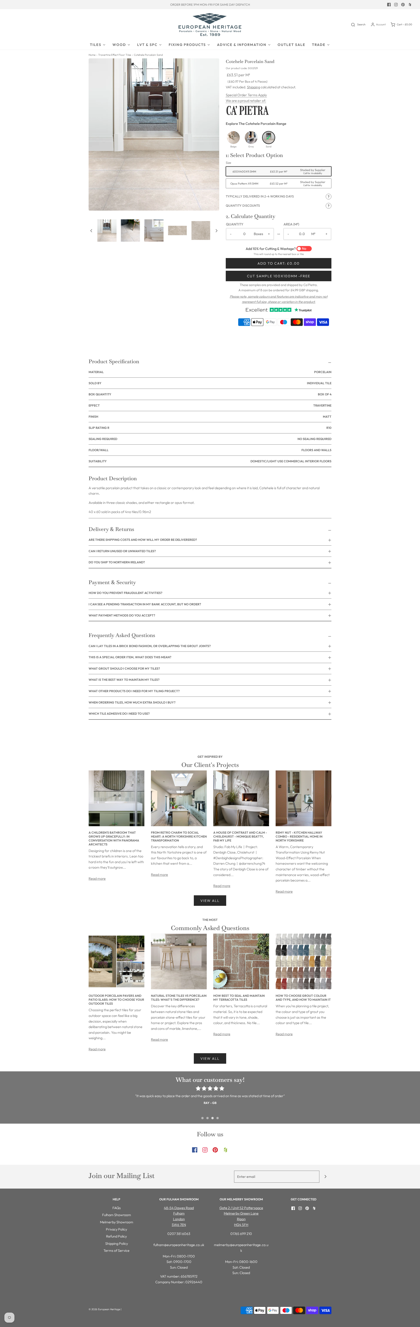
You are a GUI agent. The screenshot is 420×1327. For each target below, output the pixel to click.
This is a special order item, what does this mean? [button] (130, 657)
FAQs (116, 1208)
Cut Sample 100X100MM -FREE (278, 276)
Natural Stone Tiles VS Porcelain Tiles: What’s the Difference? (178, 998)
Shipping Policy (116, 1243)
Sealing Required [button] (210, 439)
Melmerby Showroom (116, 1222)
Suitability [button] (210, 461)
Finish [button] (210, 417)
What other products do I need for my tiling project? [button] (134, 691)
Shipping (253, 87)
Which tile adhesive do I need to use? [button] (119, 714)
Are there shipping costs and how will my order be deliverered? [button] (143, 540)
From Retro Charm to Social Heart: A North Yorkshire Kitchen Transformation (179, 836)
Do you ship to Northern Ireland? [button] (117, 562)
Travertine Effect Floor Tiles (114, 54)
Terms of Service (116, 1250)
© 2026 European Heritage (104, 1309)
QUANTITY (234, 224)
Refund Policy (116, 1236)
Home (92, 54)
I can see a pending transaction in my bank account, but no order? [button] (145, 604)
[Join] (325, 1177)
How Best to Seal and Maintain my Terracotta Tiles (239, 998)
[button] (91, 230)
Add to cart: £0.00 (278, 263)
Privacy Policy (116, 1229)
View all (210, 900)
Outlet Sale (291, 44)
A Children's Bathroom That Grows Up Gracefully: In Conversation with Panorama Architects (114, 838)
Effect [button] (210, 405)
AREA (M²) (291, 224)
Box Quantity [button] (210, 394)
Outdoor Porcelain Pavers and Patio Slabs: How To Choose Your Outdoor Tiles (116, 1000)
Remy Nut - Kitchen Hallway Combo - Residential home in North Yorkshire (299, 836)
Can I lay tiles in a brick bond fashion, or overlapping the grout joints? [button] (150, 646)
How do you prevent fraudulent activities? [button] (125, 593)
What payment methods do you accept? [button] (122, 615)
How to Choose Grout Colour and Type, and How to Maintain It (303, 998)
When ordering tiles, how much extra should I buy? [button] (132, 702)
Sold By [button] (210, 383)
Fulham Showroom (116, 1215)
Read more (97, 878)
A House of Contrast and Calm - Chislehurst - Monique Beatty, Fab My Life (240, 836)
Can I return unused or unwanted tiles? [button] (122, 551)
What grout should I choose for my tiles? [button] (124, 668)
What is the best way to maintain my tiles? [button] (124, 680)
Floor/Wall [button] (210, 450)
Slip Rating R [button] (210, 428)
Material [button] (210, 372)
